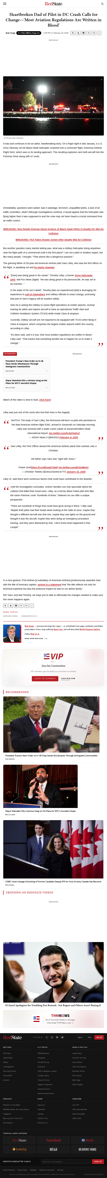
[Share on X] (73, 33)
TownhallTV (7, 1076)
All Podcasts (8, 1123)
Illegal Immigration (45, 1084)
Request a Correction (47, 1170)
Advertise (41, 1109)
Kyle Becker (10, 759)
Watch (5, 1062)
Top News (7, 1053)
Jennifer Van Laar (79, 1058)
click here (44, 399)
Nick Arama (9, 885)
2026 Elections (43, 1053)
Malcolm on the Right (11, 1105)
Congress (41, 1058)
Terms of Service (9, 1170)
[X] (47, 1037)
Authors (6, 1080)
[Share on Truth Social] (78, 33)
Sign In (80, 1037)
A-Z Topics (42, 1047)
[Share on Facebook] (83, 33)
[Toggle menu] (4, 3)
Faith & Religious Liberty (47, 1071)
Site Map (60, 1170)
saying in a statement (49, 584)
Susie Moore (77, 1062)
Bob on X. (35, 634)
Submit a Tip (43, 1118)
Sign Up (98, 1162)
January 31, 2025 (76, 471)
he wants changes (44, 267)
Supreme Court (44, 1089)
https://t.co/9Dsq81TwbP (44, 467)
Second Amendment (46, 1093)
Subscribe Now (68, 678)
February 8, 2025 (68, 437)
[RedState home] (12, 1037)
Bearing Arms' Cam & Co (13, 1118)
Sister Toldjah (77, 1084)
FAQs (89, 1037)
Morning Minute (9, 1071)
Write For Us (42, 1123)
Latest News (8, 1058)
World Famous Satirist (90, 629)
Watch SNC (76, 1118)
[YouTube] (62, 1037)
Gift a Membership (79, 1109)
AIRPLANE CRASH (10, 616)
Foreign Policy (43, 1076)
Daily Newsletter (78, 1114)
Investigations (8, 1067)
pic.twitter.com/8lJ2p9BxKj (73, 467)
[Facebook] (57, 1037)
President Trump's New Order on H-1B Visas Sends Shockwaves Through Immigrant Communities (51, 755)
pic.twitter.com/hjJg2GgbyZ (64, 433)
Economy (41, 1067)
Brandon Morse (78, 1071)
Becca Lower (10, 815)
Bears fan (58, 629)
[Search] (102, 3)
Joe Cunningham (79, 1067)
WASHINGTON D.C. (30, 616)
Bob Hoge (10, 33)
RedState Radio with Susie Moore (16, 1109)
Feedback (33, 1170)
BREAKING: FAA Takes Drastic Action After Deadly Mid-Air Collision (53, 239)
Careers (41, 1114)
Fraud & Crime (43, 1080)
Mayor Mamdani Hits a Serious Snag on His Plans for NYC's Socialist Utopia (40, 811)
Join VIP (99, 1037)
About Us (41, 1105)
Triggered (7, 1114)
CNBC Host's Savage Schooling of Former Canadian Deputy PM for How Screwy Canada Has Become (53, 881)
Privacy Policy (22, 1170)
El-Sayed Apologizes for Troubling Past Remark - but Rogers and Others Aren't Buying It (53, 1005)
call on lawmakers (35, 294)
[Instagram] (52, 1037)
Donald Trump (43, 1062)
